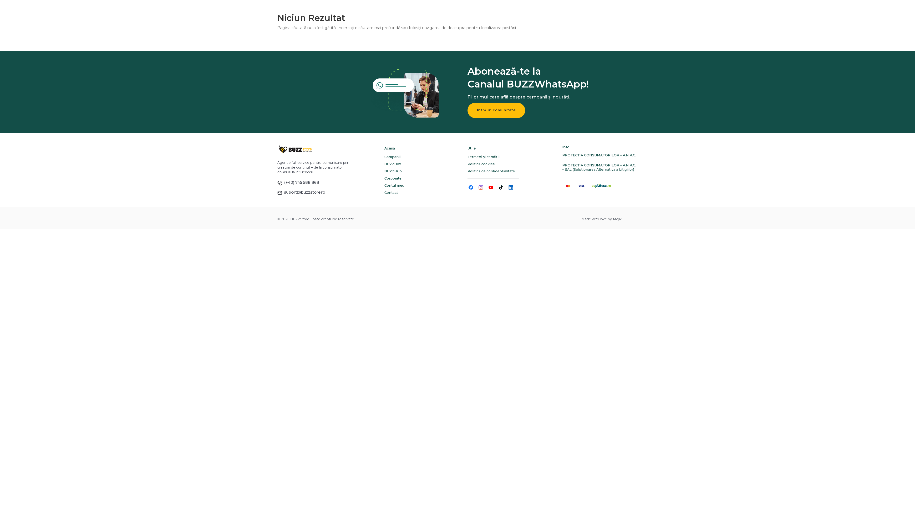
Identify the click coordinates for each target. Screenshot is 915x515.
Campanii (392, 157)
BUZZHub (393, 171)
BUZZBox (392, 164)
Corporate (393, 178)
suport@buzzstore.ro (303, 192)
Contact (391, 193)
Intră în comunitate (496, 110)
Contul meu (394, 185)
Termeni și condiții (483, 157)
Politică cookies (481, 164)
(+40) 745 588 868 (300, 182)
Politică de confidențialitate (491, 171)
